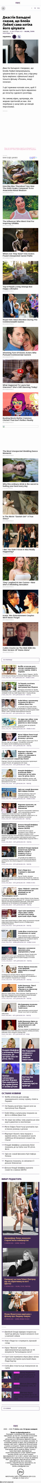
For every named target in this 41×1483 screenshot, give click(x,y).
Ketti (14, 677)
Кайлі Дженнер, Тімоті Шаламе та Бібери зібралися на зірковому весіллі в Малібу (27, 988)
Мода (28, 764)
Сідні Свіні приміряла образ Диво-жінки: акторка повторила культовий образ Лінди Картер (19, 914)
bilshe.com (19, 1429)
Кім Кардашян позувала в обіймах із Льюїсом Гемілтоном (27, 1006)
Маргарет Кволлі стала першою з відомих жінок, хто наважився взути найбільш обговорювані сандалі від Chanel (19, 755)
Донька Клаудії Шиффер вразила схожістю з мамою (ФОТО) (28, 826)
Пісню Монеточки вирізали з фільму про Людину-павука (17, 1315)
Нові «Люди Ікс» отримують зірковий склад (26, 872)
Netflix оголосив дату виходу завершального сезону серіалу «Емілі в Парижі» (27, 669)
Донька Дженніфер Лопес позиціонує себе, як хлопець (25, 1386)
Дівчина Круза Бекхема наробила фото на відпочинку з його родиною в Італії (26, 1396)
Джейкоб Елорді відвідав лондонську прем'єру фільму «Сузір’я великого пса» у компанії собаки (28, 851)
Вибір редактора (11, 1179)
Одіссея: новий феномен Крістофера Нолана (28, 790)
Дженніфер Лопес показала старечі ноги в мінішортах (17, 1239)
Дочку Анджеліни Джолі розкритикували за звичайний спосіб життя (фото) (24, 1376)
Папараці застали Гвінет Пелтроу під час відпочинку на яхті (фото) (20, 1281)
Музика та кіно (30, 677)
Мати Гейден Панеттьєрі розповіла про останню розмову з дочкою (28, 736)
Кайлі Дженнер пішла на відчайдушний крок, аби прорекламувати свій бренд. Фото (28, 1024)
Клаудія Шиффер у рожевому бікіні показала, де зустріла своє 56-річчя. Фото (27, 773)
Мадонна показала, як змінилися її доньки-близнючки (27, 806)
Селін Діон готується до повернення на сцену (27, 932)
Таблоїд (5, 31)
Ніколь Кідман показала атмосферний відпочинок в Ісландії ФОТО (27, 969)
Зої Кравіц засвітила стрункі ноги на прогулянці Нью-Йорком (28, 685)
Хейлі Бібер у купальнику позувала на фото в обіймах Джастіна (28, 702)
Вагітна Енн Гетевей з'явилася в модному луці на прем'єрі (30, 1081)
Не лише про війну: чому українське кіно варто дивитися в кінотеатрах (28, 721)
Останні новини (11, 1093)
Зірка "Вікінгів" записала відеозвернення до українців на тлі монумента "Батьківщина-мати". (20, 892)
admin (14, 728)
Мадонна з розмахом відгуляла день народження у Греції (26, 950)
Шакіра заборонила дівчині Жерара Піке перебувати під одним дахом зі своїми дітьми (10, 1081)
